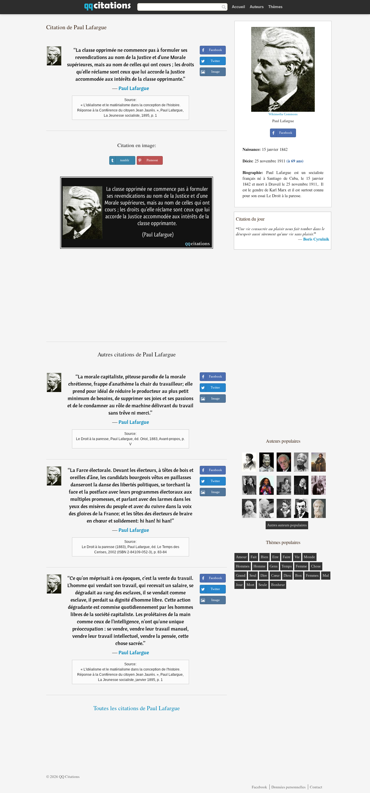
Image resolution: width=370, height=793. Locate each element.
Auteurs (257, 7)
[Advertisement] (136, 297)
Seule (262, 585)
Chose (316, 566)
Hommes (242, 566)
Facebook (259, 787)
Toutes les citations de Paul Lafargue (136, 708)
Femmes (312, 575)
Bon (298, 575)
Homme (260, 566)
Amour (241, 557)
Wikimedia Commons (283, 114)
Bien (264, 557)
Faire (287, 557)
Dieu (287, 575)
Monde (309, 557)
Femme (301, 566)
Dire (263, 575)
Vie (297, 557)
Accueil (238, 7)
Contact (316, 787)
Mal (326, 575)
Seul (252, 575)
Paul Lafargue (134, 88)
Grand (240, 575)
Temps (287, 566)
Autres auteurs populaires (287, 525)
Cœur (275, 575)
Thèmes (275, 7)
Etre (275, 557)
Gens (274, 566)
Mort (250, 585)
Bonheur (278, 585)
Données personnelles (288, 787)
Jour (239, 585)
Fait (254, 557)
